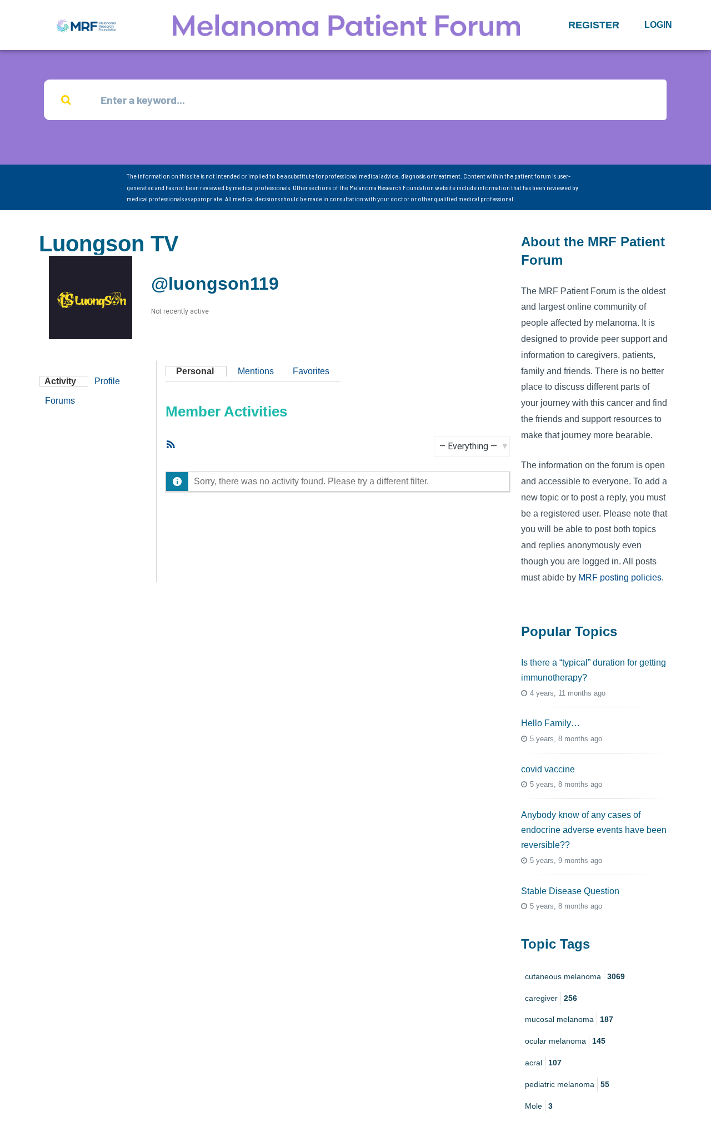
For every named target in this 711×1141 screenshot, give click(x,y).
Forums (60, 400)
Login (658, 24)
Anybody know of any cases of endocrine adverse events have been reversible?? (594, 830)
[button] (594, 25)
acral (543, 1062)
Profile (107, 381)
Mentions (256, 371)
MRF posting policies (620, 577)
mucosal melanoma (569, 1019)
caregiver (551, 998)
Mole (539, 1106)
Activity (60, 381)
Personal (195, 371)
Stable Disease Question (570, 891)
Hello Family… (550, 723)
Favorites (311, 371)
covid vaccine (548, 769)
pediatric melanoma (567, 1084)
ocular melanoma (565, 1040)
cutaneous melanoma (575, 976)
